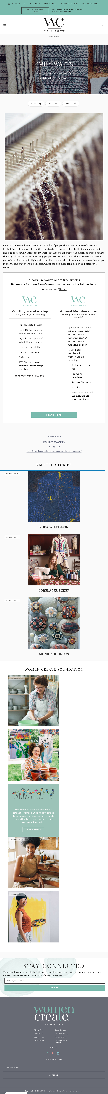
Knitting (36, 103)
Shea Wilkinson (54, 527)
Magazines (50, 4)
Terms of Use (61, 1037)
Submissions (60, 1030)
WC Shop (35, 4)
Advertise (38, 1033)
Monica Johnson (54, 654)
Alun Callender (64, 73)
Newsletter (19, 4)
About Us (38, 1030)
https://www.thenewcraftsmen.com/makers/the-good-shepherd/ (54, 451)
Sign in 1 (63, 289)
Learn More (54, 415)
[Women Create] (54, 1014)
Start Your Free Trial (35, 10)
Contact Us (39, 1037)
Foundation (39, 1041)
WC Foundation (91, 4)
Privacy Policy (61, 1033)
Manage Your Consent (61, 1042)
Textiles (53, 103)
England (71, 103)
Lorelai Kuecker (54, 591)
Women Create (69, 4)
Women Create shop (31, 365)
